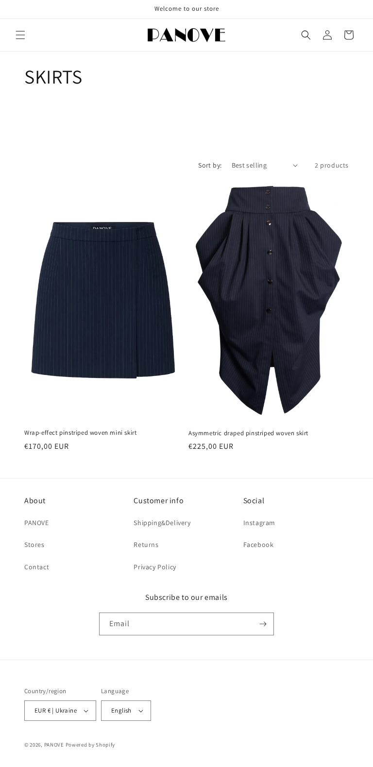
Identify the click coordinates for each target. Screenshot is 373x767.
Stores (34, 544)
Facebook (258, 544)
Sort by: (209, 165)
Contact (36, 566)
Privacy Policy (155, 566)
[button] (20, 35)
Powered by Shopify (91, 744)
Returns (146, 544)
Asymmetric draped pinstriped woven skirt (248, 433)
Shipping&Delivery (162, 522)
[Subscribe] (262, 624)
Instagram (259, 522)
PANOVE (36, 522)
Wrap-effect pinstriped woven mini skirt (80, 433)
